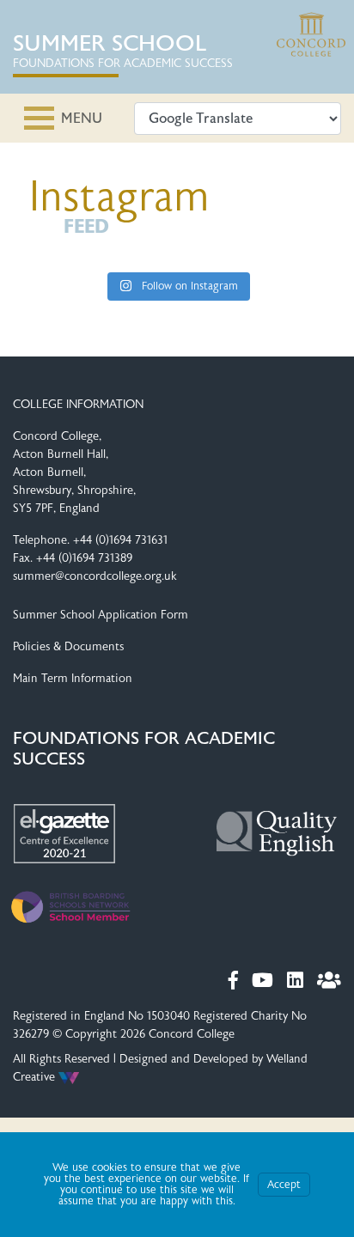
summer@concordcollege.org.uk (95, 576)
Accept (284, 1184)
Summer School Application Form (100, 614)
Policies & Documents (68, 646)
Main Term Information (72, 678)
